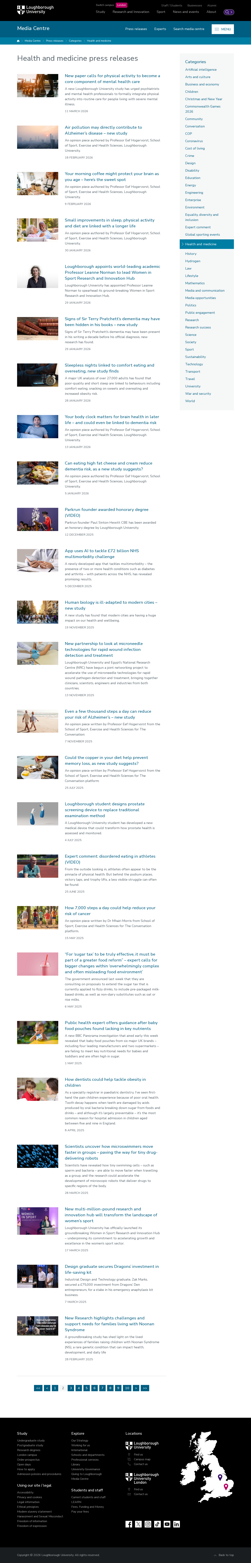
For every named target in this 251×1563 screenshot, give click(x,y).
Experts (160, 29)
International (79, 1450)
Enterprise (193, 200)
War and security (198, 393)
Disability (192, 170)
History (190, 254)
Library (75, 1464)
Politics (190, 305)
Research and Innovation (131, 12)
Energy (190, 185)
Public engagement (200, 312)
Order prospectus (28, 1460)
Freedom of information (32, 1521)
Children (191, 91)
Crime (189, 156)
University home (18, 41)
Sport (161, 12)
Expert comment (198, 227)
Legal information (28, 1502)
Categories (75, 41)
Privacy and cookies (29, 1497)
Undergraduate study (31, 1441)
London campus (27, 1455)
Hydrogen (192, 261)
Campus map (142, 1459)
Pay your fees (80, 1512)
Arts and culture (197, 77)
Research (192, 320)
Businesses (194, 5)
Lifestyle (191, 276)
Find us (138, 1455)
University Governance (85, 1469)
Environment (195, 207)
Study (100, 12)
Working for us (80, 1445)
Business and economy (202, 84)
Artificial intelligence (201, 69)
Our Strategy (79, 1441)
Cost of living (195, 148)
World (190, 401)
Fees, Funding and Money (87, 1507)
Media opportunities (200, 298)
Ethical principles (28, 1507)
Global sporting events (202, 234)
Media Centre (33, 41)
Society (190, 342)
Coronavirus (194, 141)
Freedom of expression (32, 1526)
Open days (24, 1464)
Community (194, 119)
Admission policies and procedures (39, 1474)
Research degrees (28, 1450)
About (211, 12)
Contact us (141, 1464)
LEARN (76, 1502)
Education (192, 178)
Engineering (194, 192)
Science (190, 335)
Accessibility (25, 1492)
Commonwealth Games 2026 (202, 109)
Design (190, 163)
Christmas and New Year (203, 99)
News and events (186, 12)
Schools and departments (88, 1455)
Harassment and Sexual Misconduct (40, 1516)
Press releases (136, 29)
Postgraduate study (30, 1445)
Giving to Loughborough (86, 1474)
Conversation (195, 126)
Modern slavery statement (34, 1512)
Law (188, 268)
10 (127, 1388)
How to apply (26, 1469)
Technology (194, 364)
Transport (192, 371)
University (192, 386)
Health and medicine (99, 41)
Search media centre (188, 29)
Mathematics (195, 283)
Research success (198, 327)
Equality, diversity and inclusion (201, 217)
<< (38, 1388)
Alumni (211, 5)
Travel (190, 379)
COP (188, 133)
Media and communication (205, 290)
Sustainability (195, 357)
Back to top (226, 1555)
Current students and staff (88, 1497)
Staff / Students (171, 5)
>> (145, 1388)
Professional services (85, 1460)
